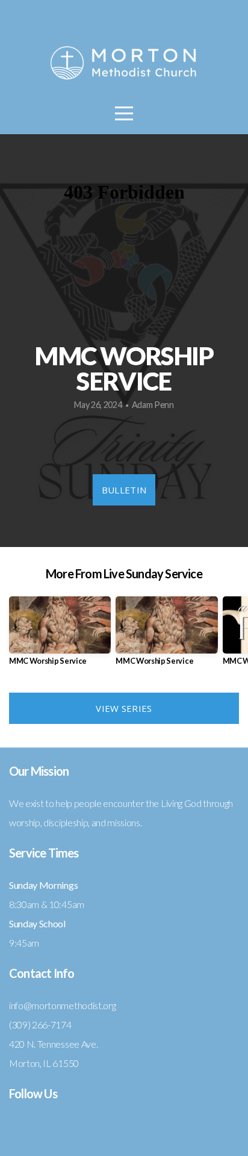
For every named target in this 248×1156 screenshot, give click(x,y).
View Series (124, 708)
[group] (60, 635)
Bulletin (124, 490)
